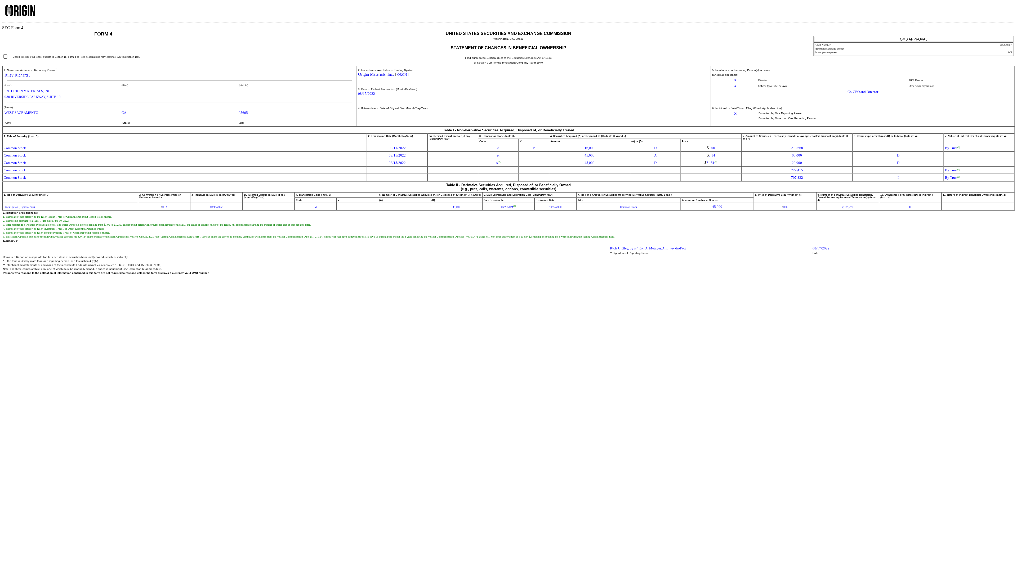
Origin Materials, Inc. (376, 74)
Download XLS (1006, 12)
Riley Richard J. (18, 75)
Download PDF (999, 12)
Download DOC (992, 12)
